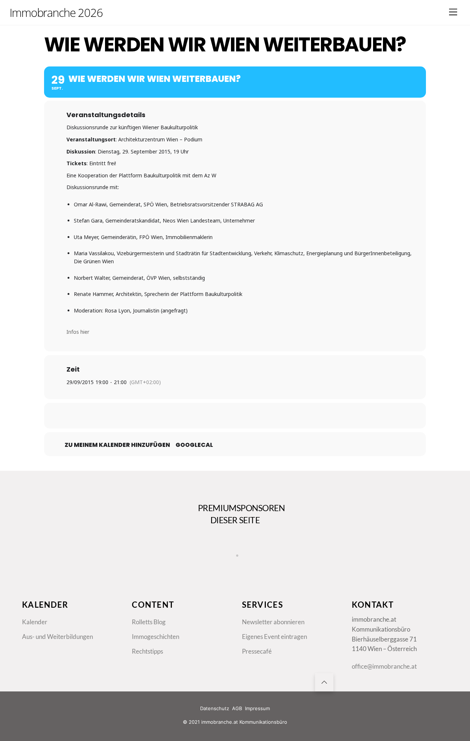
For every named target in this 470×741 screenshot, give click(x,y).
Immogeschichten (155, 636)
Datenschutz (214, 708)
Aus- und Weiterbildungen (57, 636)
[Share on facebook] (198, 415)
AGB (237, 708)
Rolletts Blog (149, 622)
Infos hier (77, 331)
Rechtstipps (147, 651)
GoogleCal (194, 445)
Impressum (257, 708)
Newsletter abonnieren (273, 622)
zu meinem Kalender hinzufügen (117, 445)
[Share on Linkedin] (235, 415)
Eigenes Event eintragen (274, 636)
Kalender (34, 622)
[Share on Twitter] (216, 415)
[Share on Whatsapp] (253, 415)
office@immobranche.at (384, 666)
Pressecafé (257, 651)
